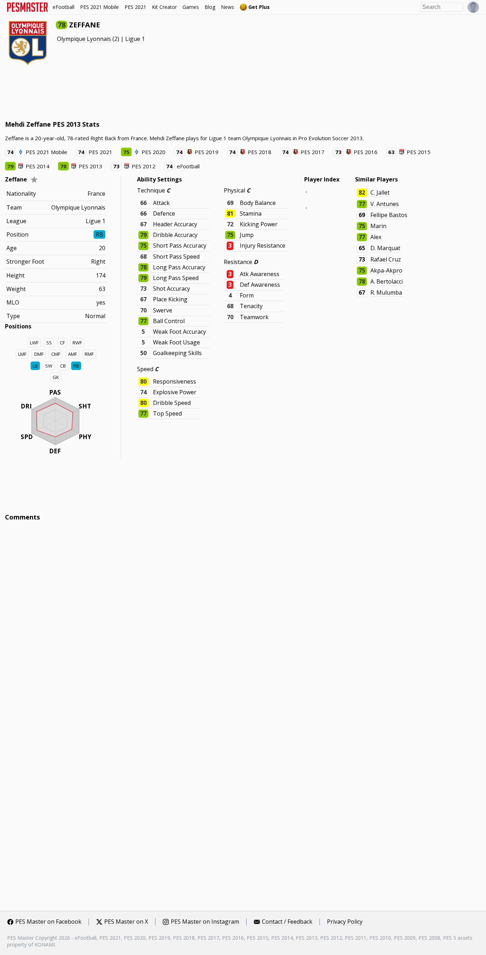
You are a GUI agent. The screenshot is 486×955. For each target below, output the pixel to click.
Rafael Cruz (385, 259)
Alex (375, 237)
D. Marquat (385, 248)
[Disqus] (243, 623)
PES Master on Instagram (205, 921)
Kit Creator (164, 7)
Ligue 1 (135, 39)
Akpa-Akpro (386, 270)
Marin (378, 226)
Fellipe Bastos (388, 215)
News (227, 7)
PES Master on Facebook (48, 921)
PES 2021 (135, 7)
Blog (210, 7)
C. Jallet (380, 192)
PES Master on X (126, 921)
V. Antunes (384, 204)
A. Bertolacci (386, 281)
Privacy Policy (345, 921)
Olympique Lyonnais (84, 39)
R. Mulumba (386, 292)
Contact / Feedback (287, 921)
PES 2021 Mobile (99, 7)
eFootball (63, 7)
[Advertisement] (134, 92)
